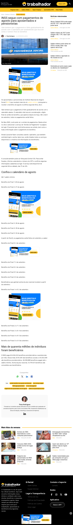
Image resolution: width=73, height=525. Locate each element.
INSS (8, 102)
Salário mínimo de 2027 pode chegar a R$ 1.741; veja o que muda (60, 34)
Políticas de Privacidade (36, 500)
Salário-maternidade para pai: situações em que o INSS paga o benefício (60, 458)
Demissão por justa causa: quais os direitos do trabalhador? (61, 67)
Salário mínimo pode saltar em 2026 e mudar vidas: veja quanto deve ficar (61, 45)
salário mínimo (33, 102)
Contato (55, 485)
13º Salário (53, 70)
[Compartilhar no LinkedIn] (27, 377)
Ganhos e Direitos (10, 14)
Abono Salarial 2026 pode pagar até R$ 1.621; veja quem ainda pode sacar (61, 23)
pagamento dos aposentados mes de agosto (16, 388)
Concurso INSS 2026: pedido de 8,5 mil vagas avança (25, 445)
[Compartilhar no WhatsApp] (17, 377)
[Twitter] (61, 494)
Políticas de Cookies (35, 504)
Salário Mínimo (21, 14)
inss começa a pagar (38, 383)
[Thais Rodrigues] (3, 36)
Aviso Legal (31, 507)
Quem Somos (32, 485)
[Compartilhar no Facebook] (32, 377)
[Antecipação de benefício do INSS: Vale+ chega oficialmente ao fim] (43, 435)
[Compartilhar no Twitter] (22, 377)
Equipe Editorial (33, 489)
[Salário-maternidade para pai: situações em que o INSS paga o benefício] (43, 459)
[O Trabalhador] (36, 4)
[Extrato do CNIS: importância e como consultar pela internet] (8, 435)
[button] (69, 4)
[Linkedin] (24, 414)
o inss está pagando (31, 386)
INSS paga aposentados (18, 386)
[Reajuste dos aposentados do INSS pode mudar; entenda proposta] (8, 459)
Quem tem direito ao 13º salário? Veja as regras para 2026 (60, 445)
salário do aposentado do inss (36, 388)
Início (2, 14)
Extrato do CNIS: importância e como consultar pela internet (24, 433)
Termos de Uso (33, 497)
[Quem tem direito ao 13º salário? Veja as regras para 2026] (43, 447)
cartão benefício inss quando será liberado (20, 383)
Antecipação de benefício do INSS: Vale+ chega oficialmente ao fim (61, 433)
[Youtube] (65, 494)
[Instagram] (56, 494)
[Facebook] (51, 494)
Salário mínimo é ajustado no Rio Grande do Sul (60, 57)
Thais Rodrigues (11, 36)
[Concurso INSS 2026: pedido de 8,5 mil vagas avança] (8, 447)
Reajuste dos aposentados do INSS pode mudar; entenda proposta (24, 458)
